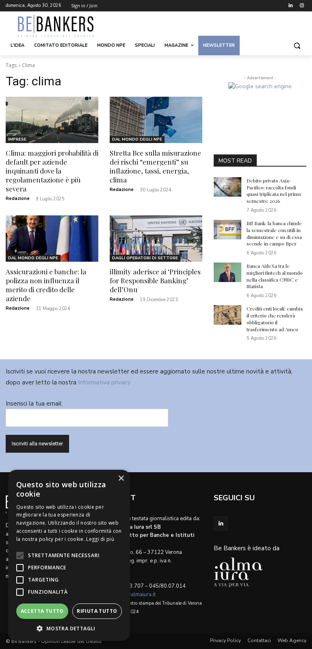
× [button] (121, 478)
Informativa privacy (104, 382)
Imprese (17, 139)
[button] (296, 45)
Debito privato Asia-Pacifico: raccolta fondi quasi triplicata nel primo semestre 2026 (274, 190)
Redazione (18, 198)
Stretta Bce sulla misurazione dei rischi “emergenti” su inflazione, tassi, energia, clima (155, 166)
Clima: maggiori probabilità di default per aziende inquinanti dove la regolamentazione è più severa (52, 170)
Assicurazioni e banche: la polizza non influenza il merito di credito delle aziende (46, 285)
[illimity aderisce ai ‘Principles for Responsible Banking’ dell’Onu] (156, 238)
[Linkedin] (290, 6)
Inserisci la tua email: (34, 403)
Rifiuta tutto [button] (97, 611)
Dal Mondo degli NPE (137, 139)
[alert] (69, 555)
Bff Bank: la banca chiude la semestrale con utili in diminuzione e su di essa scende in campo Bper (274, 233)
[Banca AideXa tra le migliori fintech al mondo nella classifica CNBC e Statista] (227, 272)
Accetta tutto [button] (42, 611)
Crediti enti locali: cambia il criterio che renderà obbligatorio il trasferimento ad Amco (275, 318)
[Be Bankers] (61, 26)
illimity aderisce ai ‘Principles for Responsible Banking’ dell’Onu (155, 280)
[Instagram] (301, 6)
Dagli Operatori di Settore (145, 258)
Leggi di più (100, 539)
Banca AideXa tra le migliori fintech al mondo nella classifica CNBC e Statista (275, 276)
